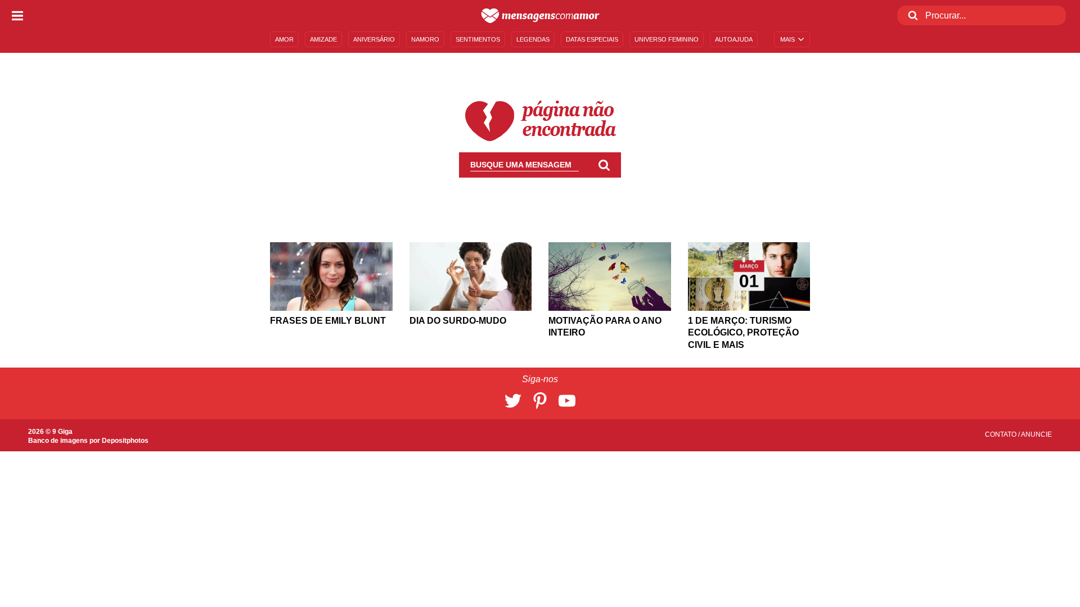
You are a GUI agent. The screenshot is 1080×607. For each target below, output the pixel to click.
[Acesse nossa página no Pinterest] (540, 401)
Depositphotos (125, 441)
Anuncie (1036, 434)
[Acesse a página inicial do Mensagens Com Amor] (540, 15)
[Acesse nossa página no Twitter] (513, 401)
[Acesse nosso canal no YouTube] (567, 401)
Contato (1001, 434)
